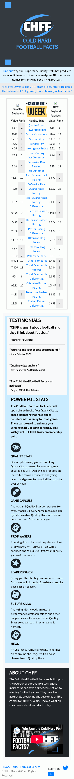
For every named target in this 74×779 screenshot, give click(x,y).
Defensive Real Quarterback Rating (36, 189)
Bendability (36, 143)
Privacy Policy (9, 767)
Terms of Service (30, 767)
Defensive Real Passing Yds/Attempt (36, 166)
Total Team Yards (36, 260)
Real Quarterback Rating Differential (36, 202)
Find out (8, 71)
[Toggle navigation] (8, 5)
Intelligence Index (37, 148)
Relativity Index (36, 256)
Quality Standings (37, 134)
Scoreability (36, 139)
